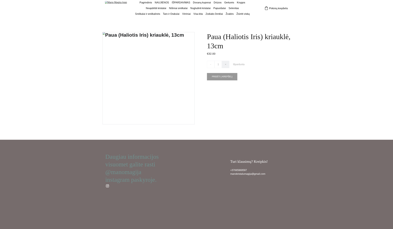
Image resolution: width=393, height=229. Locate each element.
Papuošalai (219, 8)
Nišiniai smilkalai (178, 8)
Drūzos (218, 2)
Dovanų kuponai (202, 2)
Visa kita (198, 14)
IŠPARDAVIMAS (181, 2)
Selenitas (234, 8)
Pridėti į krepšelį (222, 76)
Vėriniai (186, 14)
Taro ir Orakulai (171, 14)
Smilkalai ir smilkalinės (147, 14)
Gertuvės (229, 2)
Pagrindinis (146, 2)
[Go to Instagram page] (107, 185)
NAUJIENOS (162, 2)
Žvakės (230, 14)
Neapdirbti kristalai (156, 8)
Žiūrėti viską (243, 14)
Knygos (241, 2)
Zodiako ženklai (214, 14)
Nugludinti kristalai (200, 8)
